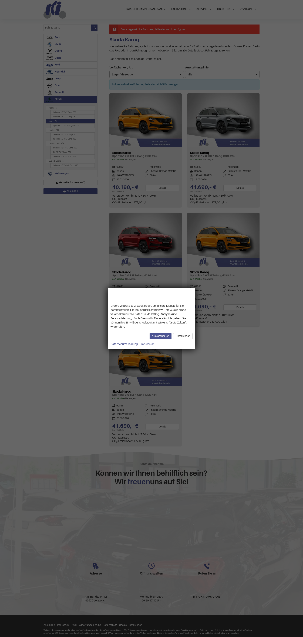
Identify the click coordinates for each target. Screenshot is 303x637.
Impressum (147, 344)
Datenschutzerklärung (124, 344)
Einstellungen (183, 336)
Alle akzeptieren (160, 336)
